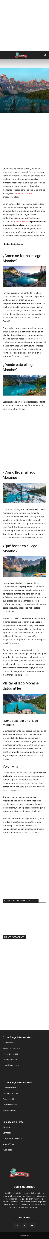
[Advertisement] (24, 25)
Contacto (7, 1132)
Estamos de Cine (10, 1093)
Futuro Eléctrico (10, 1104)
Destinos (6, 96)
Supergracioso (9, 1087)
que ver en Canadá (23, 193)
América (14, 96)
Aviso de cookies (10, 1127)
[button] (4, 55)
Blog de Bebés (9, 1110)
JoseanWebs (8, 1144)
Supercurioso (9, 1042)
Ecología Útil (8, 1099)
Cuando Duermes (11, 1065)
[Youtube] (32, 1225)
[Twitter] (24, 1225)
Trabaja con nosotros (12, 1138)
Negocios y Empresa (12, 1048)
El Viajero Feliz (21, 221)
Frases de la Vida (10, 1054)
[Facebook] (17, 1225)
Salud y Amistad (10, 1059)
